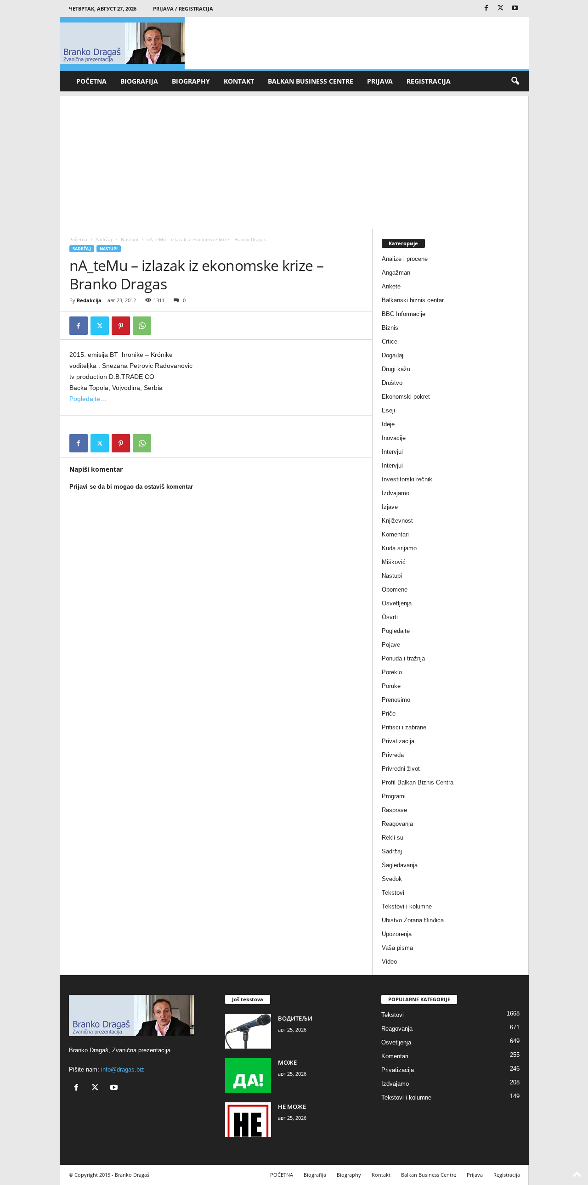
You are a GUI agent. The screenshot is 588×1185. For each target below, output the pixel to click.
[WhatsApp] (142, 325)
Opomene (394, 589)
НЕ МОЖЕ (292, 1106)
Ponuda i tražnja (403, 658)
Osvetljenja (397, 603)
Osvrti (390, 617)
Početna (78, 239)
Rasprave (394, 810)
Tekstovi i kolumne (407, 906)
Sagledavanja (400, 865)
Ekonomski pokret (406, 396)
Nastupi (129, 239)
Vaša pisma (397, 947)
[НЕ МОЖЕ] (248, 1119)
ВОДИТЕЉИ (295, 1018)
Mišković (394, 562)
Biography (191, 81)
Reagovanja (397, 823)
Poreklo (392, 672)
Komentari (395, 534)
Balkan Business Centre (310, 81)
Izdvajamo (395, 493)
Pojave (391, 644)
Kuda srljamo (399, 548)
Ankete (391, 286)
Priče (389, 713)
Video (389, 961)
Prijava (380, 81)
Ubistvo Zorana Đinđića (413, 920)
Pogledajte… (88, 398)
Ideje (388, 424)
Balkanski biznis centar (413, 300)
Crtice (389, 341)
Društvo (392, 382)
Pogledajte (396, 630)
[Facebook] (486, 8)
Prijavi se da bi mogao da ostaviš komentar (131, 486)
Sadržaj (104, 239)
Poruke (391, 686)
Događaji (393, 355)
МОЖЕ (287, 1062)
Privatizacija (398, 741)
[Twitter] (500, 8)
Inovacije (394, 437)
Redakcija (89, 300)
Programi (394, 796)
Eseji (388, 410)
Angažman (396, 272)
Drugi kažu (396, 369)
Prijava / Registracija (183, 8)
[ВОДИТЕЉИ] (248, 1031)
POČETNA (91, 81)
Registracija (429, 81)
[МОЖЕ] (248, 1075)
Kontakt (239, 81)
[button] (515, 81)
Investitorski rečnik (407, 479)
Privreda (393, 754)
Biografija (139, 81)
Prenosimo (396, 699)
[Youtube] (514, 8)
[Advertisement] (294, 160)
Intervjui (392, 451)
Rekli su (392, 837)
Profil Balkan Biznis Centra (417, 782)
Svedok (392, 878)
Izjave (390, 506)
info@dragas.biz (122, 1069)
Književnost (397, 520)
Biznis (390, 327)
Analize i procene (405, 258)
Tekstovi (393, 892)
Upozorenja (397, 934)
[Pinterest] (121, 325)
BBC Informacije (403, 313)
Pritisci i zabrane (404, 727)
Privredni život (401, 768)
